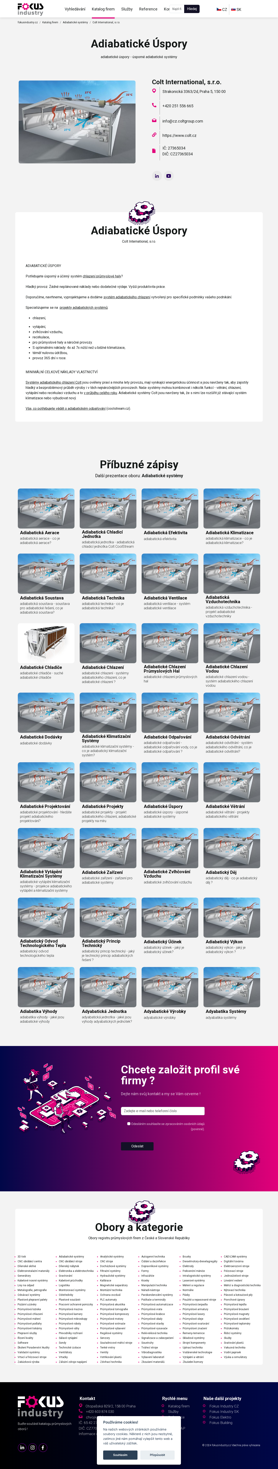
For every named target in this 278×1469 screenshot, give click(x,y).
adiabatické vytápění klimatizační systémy (41, 874)
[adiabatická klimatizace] (232, 509)
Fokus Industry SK (224, 1412)
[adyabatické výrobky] (170, 987)
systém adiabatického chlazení (126, 297)
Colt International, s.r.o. (106, 22)
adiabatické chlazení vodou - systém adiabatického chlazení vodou (229, 681)
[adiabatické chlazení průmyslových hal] (170, 643)
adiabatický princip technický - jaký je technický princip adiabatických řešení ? (108, 955)
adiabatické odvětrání (228, 737)
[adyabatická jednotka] (108, 987)
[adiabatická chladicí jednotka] (108, 509)
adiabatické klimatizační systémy (106, 738)
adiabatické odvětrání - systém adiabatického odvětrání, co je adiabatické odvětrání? (229, 747)
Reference (148, 9)
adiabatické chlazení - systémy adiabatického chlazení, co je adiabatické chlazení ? (105, 677)
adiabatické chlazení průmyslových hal (165, 669)
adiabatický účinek (163, 942)
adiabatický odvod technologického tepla (43, 943)
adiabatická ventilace (165, 598)
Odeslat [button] (137, 1146)
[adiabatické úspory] (30, 9)
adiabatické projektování (45, 806)
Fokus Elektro (220, 1417)
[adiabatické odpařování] (170, 713)
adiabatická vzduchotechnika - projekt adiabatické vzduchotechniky (229, 611)
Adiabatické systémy (75, 22)
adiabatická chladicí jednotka (102, 534)
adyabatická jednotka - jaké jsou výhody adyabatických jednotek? (107, 1019)
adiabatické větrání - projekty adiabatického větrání (228, 814)
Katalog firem (103, 9)
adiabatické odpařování (167, 737)
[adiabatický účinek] (170, 918)
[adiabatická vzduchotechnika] (232, 574)
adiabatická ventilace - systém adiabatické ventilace (167, 606)
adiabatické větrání (225, 806)
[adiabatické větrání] (232, 782)
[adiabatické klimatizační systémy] (108, 713)
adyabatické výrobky (165, 1011)
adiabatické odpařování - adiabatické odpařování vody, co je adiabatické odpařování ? (170, 747)
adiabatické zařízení (102, 872)
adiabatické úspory (163, 806)
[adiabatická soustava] (46, 574)
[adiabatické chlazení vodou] (232, 643)
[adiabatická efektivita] (170, 509)
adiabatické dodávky (41, 737)
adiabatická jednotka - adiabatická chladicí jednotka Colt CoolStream (108, 544)
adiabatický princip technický (101, 943)
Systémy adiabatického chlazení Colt (53, 382)
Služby (127, 9)
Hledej (192, 9)
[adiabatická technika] (108, 574)
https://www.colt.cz (179, 135)
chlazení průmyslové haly (102, 276)
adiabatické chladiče (41, 667)
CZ (224, 9)
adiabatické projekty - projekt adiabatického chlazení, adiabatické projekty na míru (109, 816)
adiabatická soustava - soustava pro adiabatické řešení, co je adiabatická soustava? (45, 608)
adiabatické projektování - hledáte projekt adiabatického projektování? (46, 816)
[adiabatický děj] (232, 848)
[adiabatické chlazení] (108, 643)
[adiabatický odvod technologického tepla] (46, 918)
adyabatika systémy (226, 1011)
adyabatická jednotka (104, 1011)
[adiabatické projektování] (46, 782)
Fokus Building (220, 1423)
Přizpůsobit (157, 1455)
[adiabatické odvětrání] (232, 713)
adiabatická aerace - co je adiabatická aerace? (40, 540)
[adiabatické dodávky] (46, 713)
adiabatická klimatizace (229, 533)
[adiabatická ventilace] (170, 574)
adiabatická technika (103, 598)
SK (238, 9)
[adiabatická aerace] (46, 509)
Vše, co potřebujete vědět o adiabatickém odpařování (66, 408)
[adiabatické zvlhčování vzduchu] (170, 848)
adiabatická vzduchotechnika (223, 599)
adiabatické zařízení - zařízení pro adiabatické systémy (107, 880)
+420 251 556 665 (177, 106)
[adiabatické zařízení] (108, 848)
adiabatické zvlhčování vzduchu (167, 874)
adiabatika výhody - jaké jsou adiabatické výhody (42, 1019)
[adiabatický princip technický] (108, 918)
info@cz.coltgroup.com (182, 121)
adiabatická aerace (39, 533)
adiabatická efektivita (165, 533)
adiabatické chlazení (103, 667)
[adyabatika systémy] (232, 987)
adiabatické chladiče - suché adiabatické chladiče (41, 675)
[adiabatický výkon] (232, 918)
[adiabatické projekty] (108, 782)
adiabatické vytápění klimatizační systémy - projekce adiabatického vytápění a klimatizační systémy (46, 886)
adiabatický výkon (224, 942)
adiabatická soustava (42, 598)
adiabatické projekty (102, 806)
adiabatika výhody (38, 1011)
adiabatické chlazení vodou (227, 669)
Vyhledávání (75, 9)
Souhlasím (120, 1455)
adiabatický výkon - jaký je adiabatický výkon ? (226, 949)
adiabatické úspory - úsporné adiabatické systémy (166, 814)
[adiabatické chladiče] (46, 643)
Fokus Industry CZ (224, 1406)
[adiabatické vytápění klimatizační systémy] (46, 848)
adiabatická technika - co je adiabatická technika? (103, 606)
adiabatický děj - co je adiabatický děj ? (231, 880)
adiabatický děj (221, 872)
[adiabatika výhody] (46, 987)
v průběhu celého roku (100, 393)
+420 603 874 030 (100, 1412)
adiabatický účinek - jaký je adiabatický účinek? (164, 949)
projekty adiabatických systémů (84, 308)
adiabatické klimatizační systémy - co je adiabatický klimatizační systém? (108, 750)
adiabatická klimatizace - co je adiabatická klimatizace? (229, 540)
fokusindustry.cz (28, 22)
